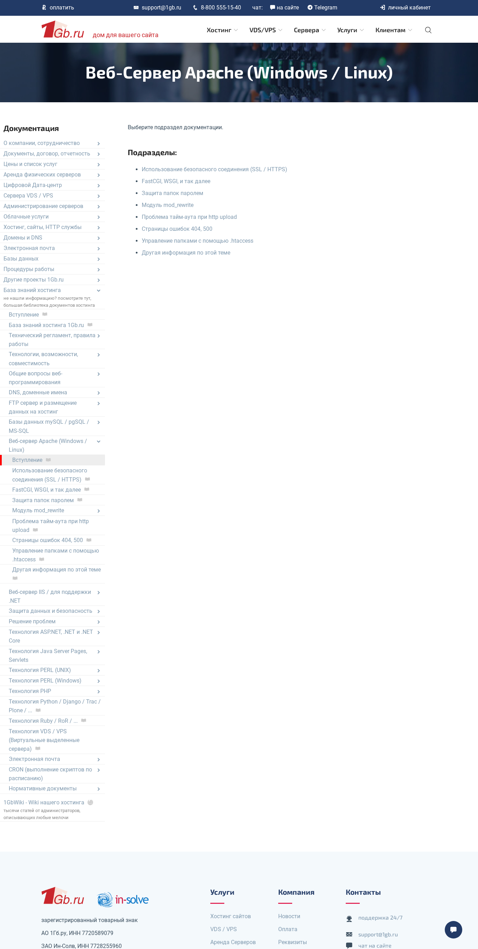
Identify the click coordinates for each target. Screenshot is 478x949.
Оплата (287, 929)
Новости (289, 916)
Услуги (348, 30)
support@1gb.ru (161, 7)
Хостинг (220, 30)
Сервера (307, 30)
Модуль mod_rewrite (168, 205)
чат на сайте (375, 945)
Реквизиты (292, 942)
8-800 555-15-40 (221, 7)
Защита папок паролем (172, 193)
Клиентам (391, 30)
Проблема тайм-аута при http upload (189, 217)
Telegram (325, 7)
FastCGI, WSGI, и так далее (176, 181)
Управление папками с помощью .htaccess (197, 240)
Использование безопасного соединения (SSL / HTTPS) (214, 169)
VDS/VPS (263, 30)
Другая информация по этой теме (186, 252)
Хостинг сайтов (230, 916)
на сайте (288, 7)
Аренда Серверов (233, 942)
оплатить (62, 7)
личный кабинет (409, 7)
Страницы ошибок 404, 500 (177, 229)
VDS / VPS (223, 929)
